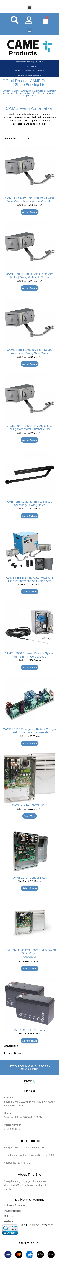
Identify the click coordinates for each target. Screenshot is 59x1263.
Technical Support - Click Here (29, 75)
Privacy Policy (29, 1243)
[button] (29, 7)
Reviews (8, 1221)
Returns (8, 1216)
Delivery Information (14, 1205)
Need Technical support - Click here (29, 1068)
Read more (29, 816)
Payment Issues (12, 1210)
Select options (29, 516)
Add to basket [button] (29, 212)
